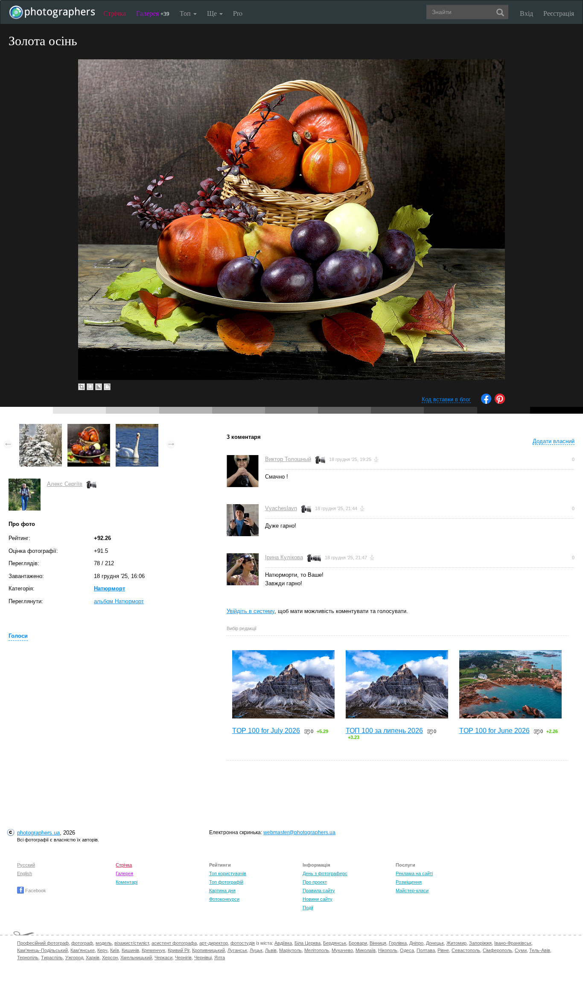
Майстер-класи (412, 890)
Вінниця (378, 943)
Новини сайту (317, 899)
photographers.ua (38, 832)
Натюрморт (109, 588)
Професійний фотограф (43, 943)
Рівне (443, 950)
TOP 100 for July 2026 (266, 730)
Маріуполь (290, 950)
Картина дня (222, 890)
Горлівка (398, 943)
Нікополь (387, 950)
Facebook (35, 890)
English (24, 873)
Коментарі (126, 882)
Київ (114, 950)
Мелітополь (316, 950)
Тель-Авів (539, 950)
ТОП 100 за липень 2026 (384, 730)
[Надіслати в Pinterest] (500, 402)
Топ (186, 13)
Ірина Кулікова (284, 557)
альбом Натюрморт (119, 601)
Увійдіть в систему (250, 611)
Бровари (358, 943)
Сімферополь (497, 950)
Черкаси (163, 957)
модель (104, 943)
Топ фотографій (226, 882)
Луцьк (256, 950)
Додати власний (553, 441)
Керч (102, 950)
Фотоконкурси (224, 899)
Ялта (219, 957)
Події (308, 907)
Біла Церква (307, 943)
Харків (92, 957)
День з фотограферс (325, 873)
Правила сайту (319, 890)
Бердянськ (334, 943)
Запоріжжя (480, 943)
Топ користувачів (227, 873)
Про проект (315, 882)
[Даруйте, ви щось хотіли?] (137, 428)
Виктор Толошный (288, 459)
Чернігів (183, 957)
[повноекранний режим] (107, 386)
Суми (521, 950)
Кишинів (130, 950)
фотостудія (242, 943)
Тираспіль (52, 957)
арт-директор (213, 943)
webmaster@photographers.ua (299, 832)
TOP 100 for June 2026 (494, 730)
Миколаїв (366, 950)
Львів (271, 950)
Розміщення (409, 882)
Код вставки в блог (446, 399)
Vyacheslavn (281, 508)
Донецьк (435, 943)
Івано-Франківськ (512, 943)
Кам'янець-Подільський (42, 950)
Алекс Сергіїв (64, 484)
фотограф (82, 943)
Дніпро (416, 943)
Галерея (152, 13)
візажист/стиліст (131, 943)
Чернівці (203, 957)
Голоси (18, 636)
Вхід (526, 13)
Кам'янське (82, 950)
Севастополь (466, 950)
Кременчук (153, 950)
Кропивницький (208, 950)
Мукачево (342, 950)
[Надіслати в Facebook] (486, 402)
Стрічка (114, 13)
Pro (237, 13)
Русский (26, 864)
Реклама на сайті (414, 873)
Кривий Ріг (178, 950)
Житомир (456, 943)
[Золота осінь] (88, 428)
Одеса (407, 950)
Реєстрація (558, 13)
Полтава (426, 950)
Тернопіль (27, 957)
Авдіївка (283, 943)
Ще (213, 13)
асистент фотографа (174, 943)
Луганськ (237, 950)
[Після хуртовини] (40, 428)
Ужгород (74, 957)
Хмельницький (136, 957)
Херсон (110, 957)
